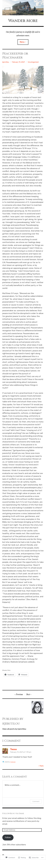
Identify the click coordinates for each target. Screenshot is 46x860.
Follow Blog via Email (13, 813)
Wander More (23, 20)
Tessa (13, 749)
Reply (42, 766)
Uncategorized (33, 62)
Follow (8, 837)
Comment (35, 801)
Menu (22, 42)
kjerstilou (5, 62)
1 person (13, 762)
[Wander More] (23, 7)
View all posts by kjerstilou (14, 729)
